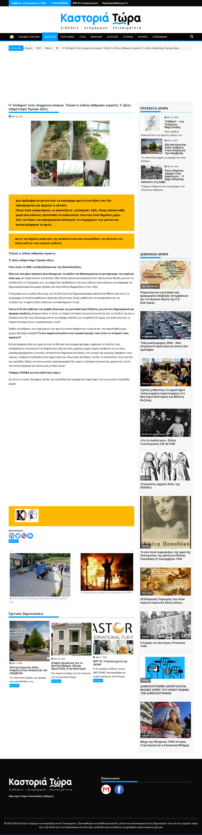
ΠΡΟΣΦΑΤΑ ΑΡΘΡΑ (154, 108)
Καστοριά (50, 36)
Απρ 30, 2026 (172, 166)
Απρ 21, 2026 (101, 657)
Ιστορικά (128, 36)
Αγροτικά (112, 36)
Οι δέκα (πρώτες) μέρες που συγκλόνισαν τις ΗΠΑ (106, 592)
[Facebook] (12, 536)
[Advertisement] (101, 74)
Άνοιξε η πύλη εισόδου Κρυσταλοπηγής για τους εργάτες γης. (39, 600)
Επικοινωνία (160, 36)
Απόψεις (143, 36)
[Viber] (24, 536)
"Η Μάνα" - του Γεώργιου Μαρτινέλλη (123, 3)
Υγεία (82, 36)
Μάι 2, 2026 (17, 663)
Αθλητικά (96, 36)
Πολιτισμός (67, 36)
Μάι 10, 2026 (172, 117)
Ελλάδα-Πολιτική (29, 36)
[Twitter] (18, 536)
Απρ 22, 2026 (59, 659)
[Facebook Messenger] (30, 536)
